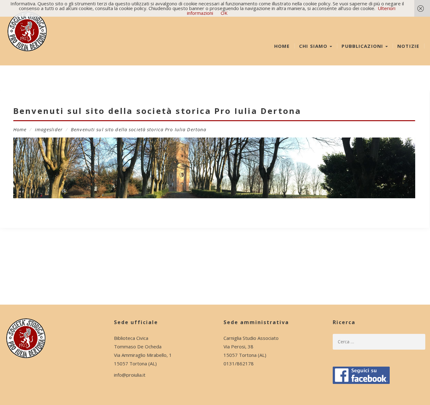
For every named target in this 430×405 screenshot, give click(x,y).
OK (224, 13)
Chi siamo (314, 46)
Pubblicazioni (363, 46)
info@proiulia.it (129, 375)
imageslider (49, 129)
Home (282, 46)
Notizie (408, 46)
